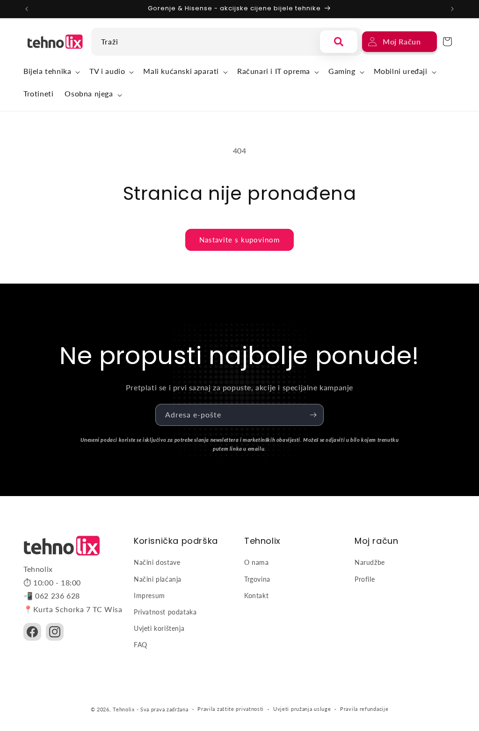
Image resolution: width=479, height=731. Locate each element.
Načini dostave (157, 562)
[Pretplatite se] (313, 415)
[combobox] (203, 42)
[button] (51, 72)
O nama (256, 562)
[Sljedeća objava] (452, 9)
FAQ (140, 645)
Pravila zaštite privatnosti (230, 709)
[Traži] (338, 42)
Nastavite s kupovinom (239, 239)
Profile (365, 579)
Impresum (149, 595)
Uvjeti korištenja (159, 628)
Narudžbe (370, 562)
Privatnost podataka (165, 612)
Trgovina (257, 579)
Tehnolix (124, 709)
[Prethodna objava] (26, 9)
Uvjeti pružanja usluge (302, 709)
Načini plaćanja (157, 579)
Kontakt (256, 595)
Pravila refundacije (364, 709)
